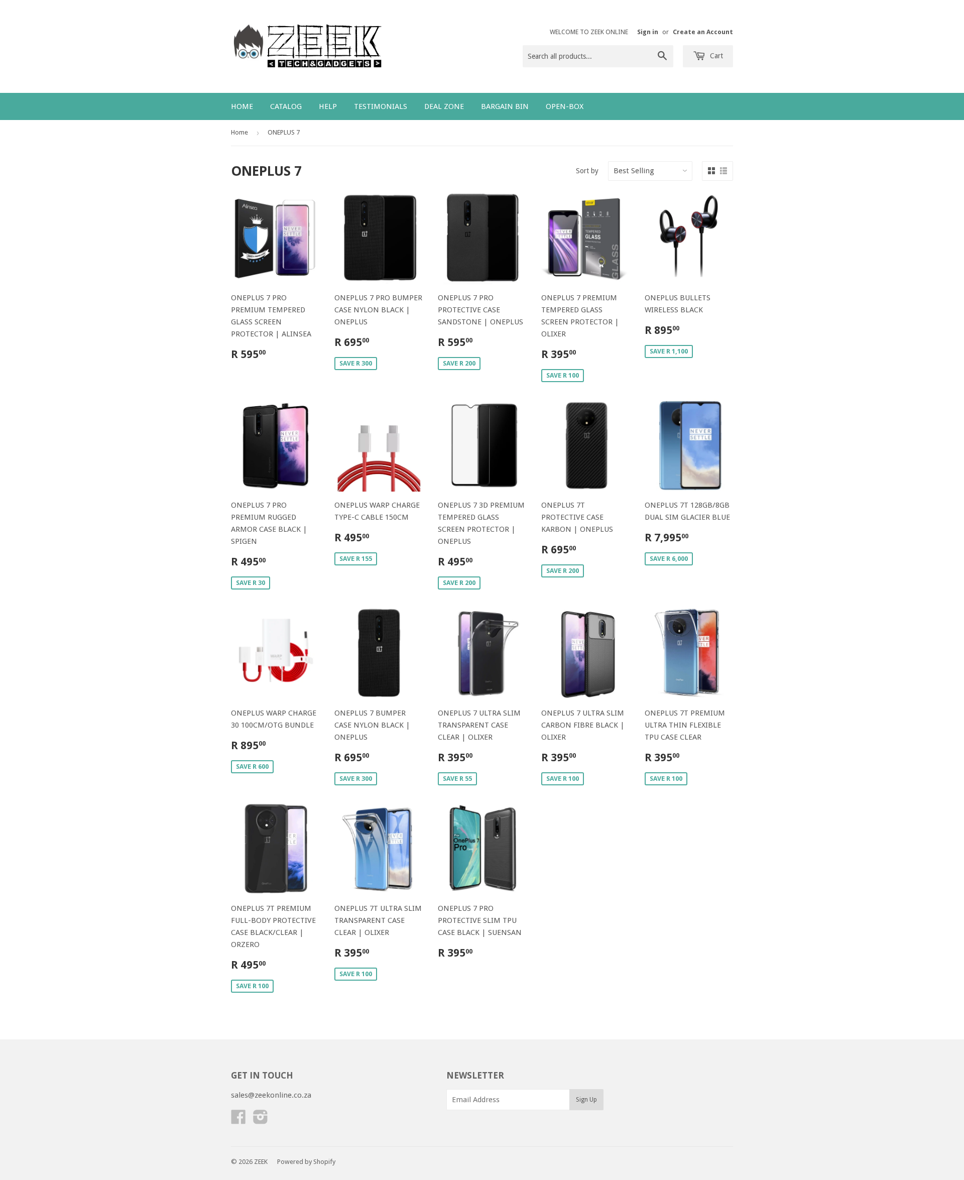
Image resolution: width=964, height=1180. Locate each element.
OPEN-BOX (564, 106)
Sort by (587, 171)
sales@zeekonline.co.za (271, 1095)
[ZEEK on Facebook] (238, 1120)
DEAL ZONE (444, 106)
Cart (715, 56)
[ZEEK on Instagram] (260, 1120)
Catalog (286, 106)
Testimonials (380, 106)
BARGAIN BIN (505, 106)
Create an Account (703, 32)
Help (328, 106)
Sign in (647, 32)
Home (242, 106)
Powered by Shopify (306, 1161)
